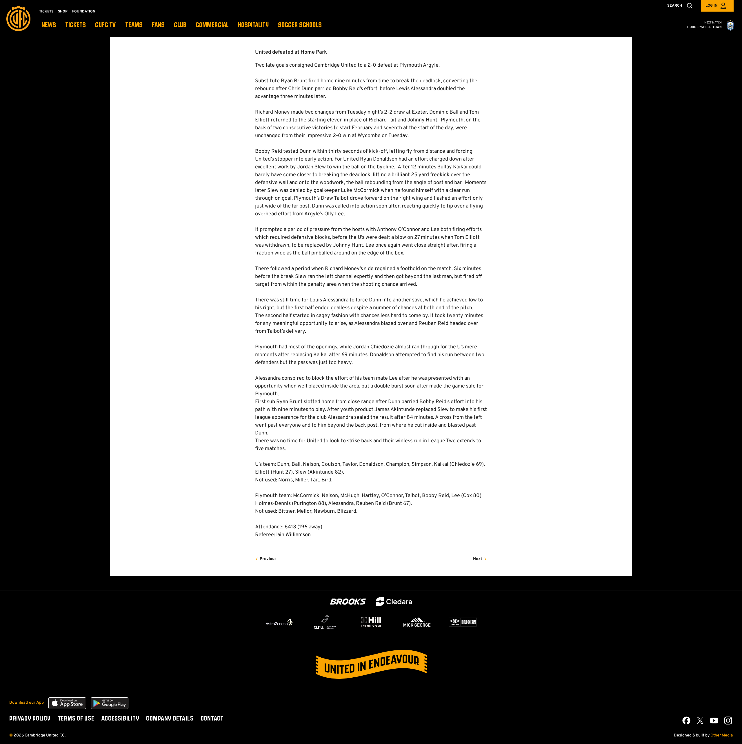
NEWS (48, 25)
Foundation (83, 11)
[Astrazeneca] (279, 622)
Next (477, 558)
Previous (268, 558)
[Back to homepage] (18, 18)
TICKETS (75, 25)
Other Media (721, 735)
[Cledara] (394, 601)
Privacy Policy (30, 719)
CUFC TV (105, 25)
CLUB (180, 25)
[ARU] (325, 622)
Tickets (46, 11)
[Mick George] (417, 622)
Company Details (169, 719)
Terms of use (76, 719)
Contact (212, 719)
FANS (158, 25)
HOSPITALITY (253, 25)
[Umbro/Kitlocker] (463, 622)
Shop (63, 11)
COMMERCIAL (212, 25)
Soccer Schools (300, 25)
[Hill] (371, 621)
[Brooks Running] (348, 602)
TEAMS (134, 25)
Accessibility (120, 719)
